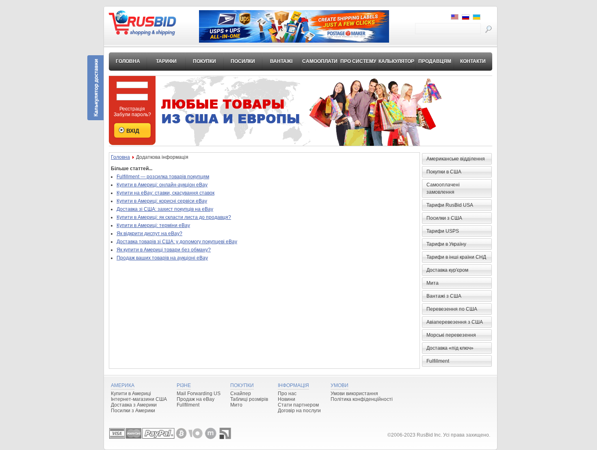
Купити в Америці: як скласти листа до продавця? (174, 217)
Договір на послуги (299, 410)
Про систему (358, 61)
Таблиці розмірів (249, 399)
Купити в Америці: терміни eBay (153, 225)
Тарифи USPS (442, 231)
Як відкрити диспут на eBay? (149, 233)
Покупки (204, 61)
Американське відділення (455, 159)
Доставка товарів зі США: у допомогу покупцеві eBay (177, 241)
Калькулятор (396, 61)
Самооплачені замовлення (443, 188)
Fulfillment (437, 361)
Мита (432, 283)
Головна (128, 61)
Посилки (243, 61)
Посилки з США (444, 218)
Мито (236, 405)
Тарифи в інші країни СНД (456, 257)
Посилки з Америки (133, 410)
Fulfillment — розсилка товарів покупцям (163, 177)
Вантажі (281, 61)
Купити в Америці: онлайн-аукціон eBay (162, 185)
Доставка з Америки (134, 405)
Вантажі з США (443, 296)
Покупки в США (443, 172)
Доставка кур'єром (447, 270)
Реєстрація (132, 109)
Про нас (287, 393)
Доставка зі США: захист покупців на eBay (165, 209)
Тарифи (166, 61)
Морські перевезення (451, 335)
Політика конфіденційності (362, 399)
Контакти (473, 61)
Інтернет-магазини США (139, 399)
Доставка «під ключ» (450, 348)
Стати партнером (298, 405)
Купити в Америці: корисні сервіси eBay (162, 201)
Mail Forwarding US (199, 393)
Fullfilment (188, 405)
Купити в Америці (131, 393)
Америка (122, 385)
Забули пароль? (132, 114)
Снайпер (240, 393)
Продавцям (434, 61)
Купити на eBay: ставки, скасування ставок (165, 193)
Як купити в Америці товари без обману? (164, 250)
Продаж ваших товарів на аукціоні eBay (162, 258)
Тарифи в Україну (446, 244)
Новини (286, 399)
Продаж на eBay (195, 399)
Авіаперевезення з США (454, 322)
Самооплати (319, 61)
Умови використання (354, 393)
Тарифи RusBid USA (449, 205)
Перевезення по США (451, 309)
